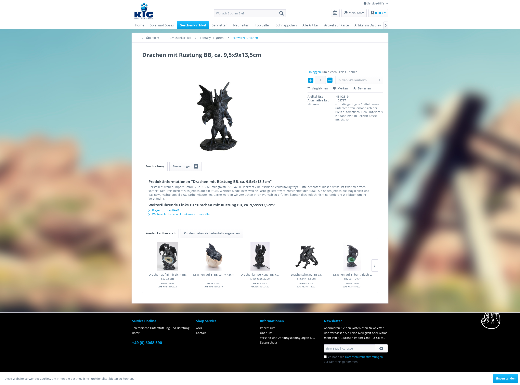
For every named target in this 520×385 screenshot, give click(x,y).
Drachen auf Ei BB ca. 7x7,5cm (213, 274)
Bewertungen (185, 166)
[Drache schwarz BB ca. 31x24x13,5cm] (306, 256)
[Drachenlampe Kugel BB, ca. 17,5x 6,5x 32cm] (260, 256)
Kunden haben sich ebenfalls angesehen (212, 233)
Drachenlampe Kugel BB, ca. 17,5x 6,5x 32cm (260, 277)
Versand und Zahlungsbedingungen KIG (287, 338)
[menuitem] (250, 13)
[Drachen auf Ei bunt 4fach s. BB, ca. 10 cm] (352, 256)
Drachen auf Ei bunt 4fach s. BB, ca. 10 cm (352, 277)
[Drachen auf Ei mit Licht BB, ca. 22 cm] (167, 256)
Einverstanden (505, 378)
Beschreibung (154, 166)
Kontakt (201, 333)
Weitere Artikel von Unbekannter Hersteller (181, 214)
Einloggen (314, 72)
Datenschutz (268, 342)
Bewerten (364, 88)
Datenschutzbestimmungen (364, 357)
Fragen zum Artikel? (165, 210)
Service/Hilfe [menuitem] (375, 3)
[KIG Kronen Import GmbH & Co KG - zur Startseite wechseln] (144, 11)
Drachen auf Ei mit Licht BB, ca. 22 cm (167, 277)
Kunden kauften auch (160, 233)
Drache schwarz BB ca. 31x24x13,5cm (306, 277)
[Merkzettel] (335, 13)
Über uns (266, 333)
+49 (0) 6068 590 (147, 342)
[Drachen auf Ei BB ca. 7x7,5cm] (214, 256)
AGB (199, 328)
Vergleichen (319, 88)
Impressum (267, 328)
